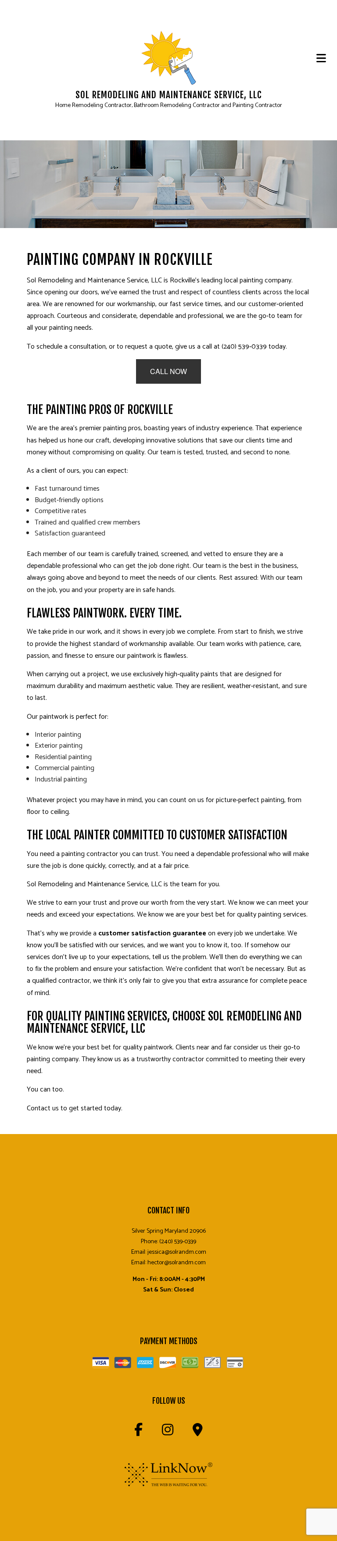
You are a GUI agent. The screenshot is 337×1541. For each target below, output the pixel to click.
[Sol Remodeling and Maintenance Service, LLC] (168, 58)
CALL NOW (168, 371)
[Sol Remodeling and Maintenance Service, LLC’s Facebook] (138, 1432)
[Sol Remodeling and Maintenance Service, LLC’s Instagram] (167, 1432)
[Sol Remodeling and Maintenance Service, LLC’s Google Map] (198, 1432)
